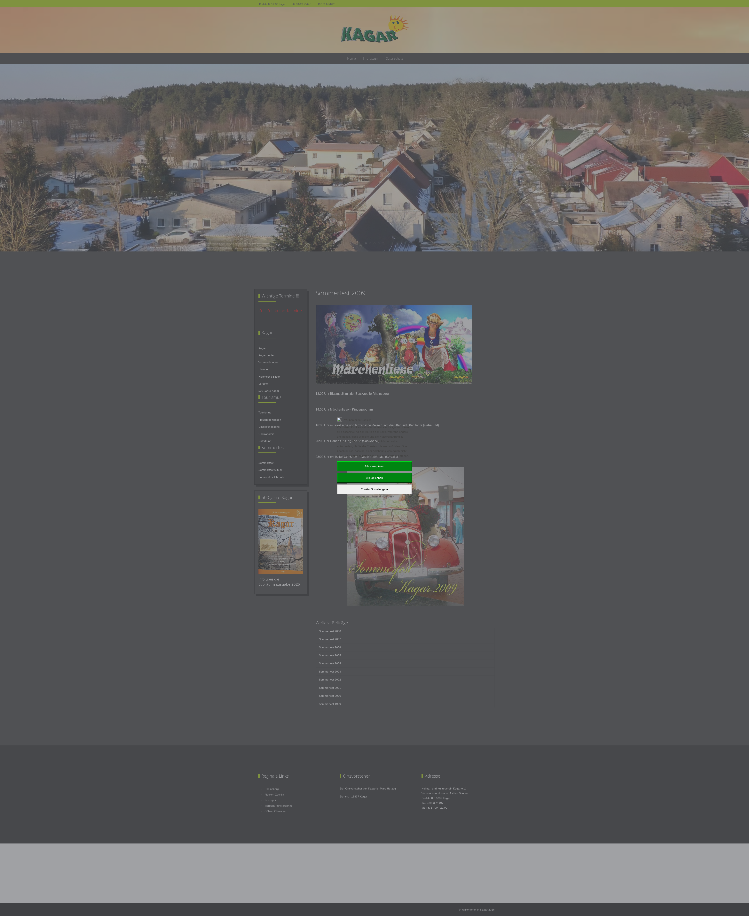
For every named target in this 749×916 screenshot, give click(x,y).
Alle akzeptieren (374, 466)
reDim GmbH (388, 497)
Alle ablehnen (374, 477)
